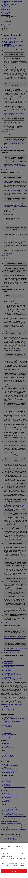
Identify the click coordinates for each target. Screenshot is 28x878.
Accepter (14, 871)
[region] (14, 860)
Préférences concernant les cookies (14, 875)
